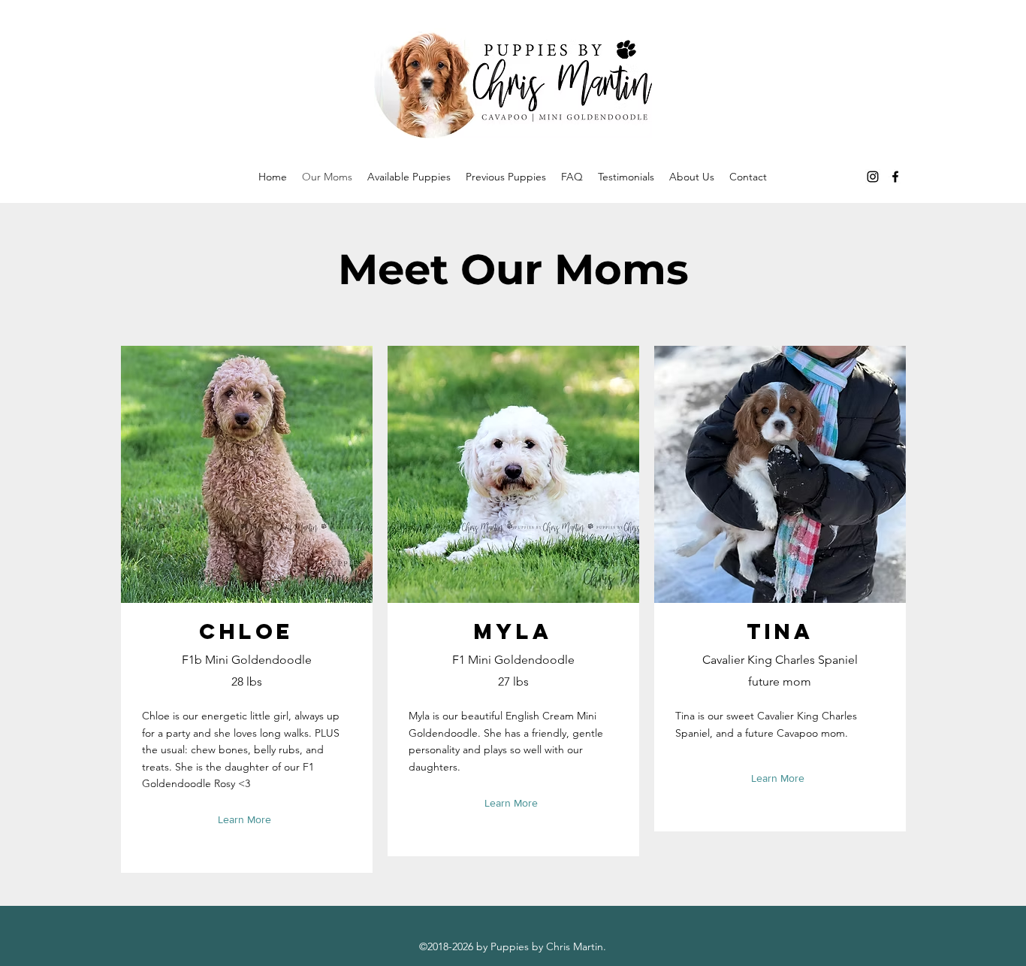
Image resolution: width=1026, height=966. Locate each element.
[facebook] (895, 176)
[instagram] (872, 176)
